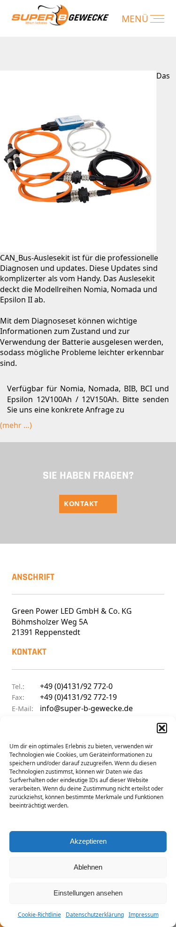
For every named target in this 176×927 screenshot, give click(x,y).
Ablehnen (88, 867)
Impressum (144, 915)
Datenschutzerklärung (95, 915)
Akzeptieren (88, 841)
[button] (162, 728)
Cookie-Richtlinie (39, 915)
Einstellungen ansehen (88, 893)
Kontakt (81, 503)
